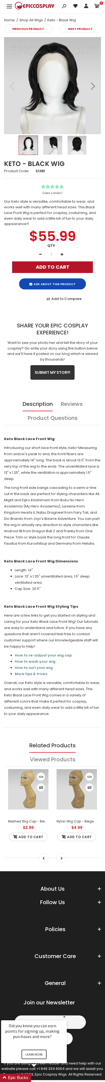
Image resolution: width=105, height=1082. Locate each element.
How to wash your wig (35, 661)
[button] (40, 1078)
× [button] (64, 1016)
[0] (97, 7)
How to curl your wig (34, 667)
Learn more (34, 1054)
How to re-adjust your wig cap (43, 655)
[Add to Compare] (41, 787)
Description (38, 404)
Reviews (72, 404)
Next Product (80, 29)
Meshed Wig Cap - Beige (28, 821)
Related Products (52, 745)
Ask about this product (55, 284)
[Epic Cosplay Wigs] (35, 6)
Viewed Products (52, 759)
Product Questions (53, 418)
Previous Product (28, 29)
